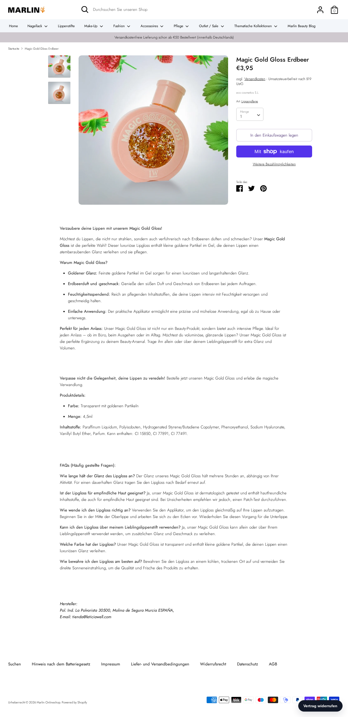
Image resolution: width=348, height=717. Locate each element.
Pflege (179, 26)
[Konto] (320, 8)
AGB (273, 664)
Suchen (14, 664)
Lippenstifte (66, 26)
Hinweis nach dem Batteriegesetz (61, 664)
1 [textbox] (241, 116)
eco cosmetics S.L (247, 92)
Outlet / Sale (209, 26)
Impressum (110, 664)
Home (13, 26)
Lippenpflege (249, 101)
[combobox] (249, 114)
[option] (153, 132)
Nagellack (35, 26)
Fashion (119, 26)
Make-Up (91, 26)
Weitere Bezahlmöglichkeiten (274, 164)
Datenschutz (247, 664)
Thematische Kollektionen (253, 26)
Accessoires (150, 26)
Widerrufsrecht (213, 664)
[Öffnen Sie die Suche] (84, 9)
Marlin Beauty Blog (301, 26)
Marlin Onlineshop (48, 702)
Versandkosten (254, 78)
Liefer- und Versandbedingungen (160, 664)
